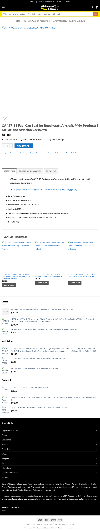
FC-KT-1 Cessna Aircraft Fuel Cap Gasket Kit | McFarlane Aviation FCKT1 (49, 275)
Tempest (5, 458)
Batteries (6, 449)
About (28, 524)
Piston (4, 435)
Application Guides (10, 430)
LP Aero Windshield (10, 472)
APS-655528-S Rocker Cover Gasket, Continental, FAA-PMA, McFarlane (81, 275)
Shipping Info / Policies (51, 524)
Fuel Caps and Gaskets (18, 153)
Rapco (4, 463)
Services (36, 524)
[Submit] (95, 14)
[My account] (93, 7)
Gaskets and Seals (77, 21)
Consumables (7, 440)
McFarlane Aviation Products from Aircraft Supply (44, 21)
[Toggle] (96, 430)
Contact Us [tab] (51, 171)
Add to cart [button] (9, 285)
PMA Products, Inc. (77, 153)
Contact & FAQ (68, 524)
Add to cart (24, 146)
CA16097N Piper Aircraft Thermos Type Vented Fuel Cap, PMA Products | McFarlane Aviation (16, 276)
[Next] (98, 268)
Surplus (5, 477)
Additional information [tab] (30, 171)
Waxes (4, 454)
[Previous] (2, 268)
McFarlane (6, 468)
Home (17, 21)
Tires (4, 444)
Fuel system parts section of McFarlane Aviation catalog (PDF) (45, 189)
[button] (3, 7)
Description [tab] (9, 171)
